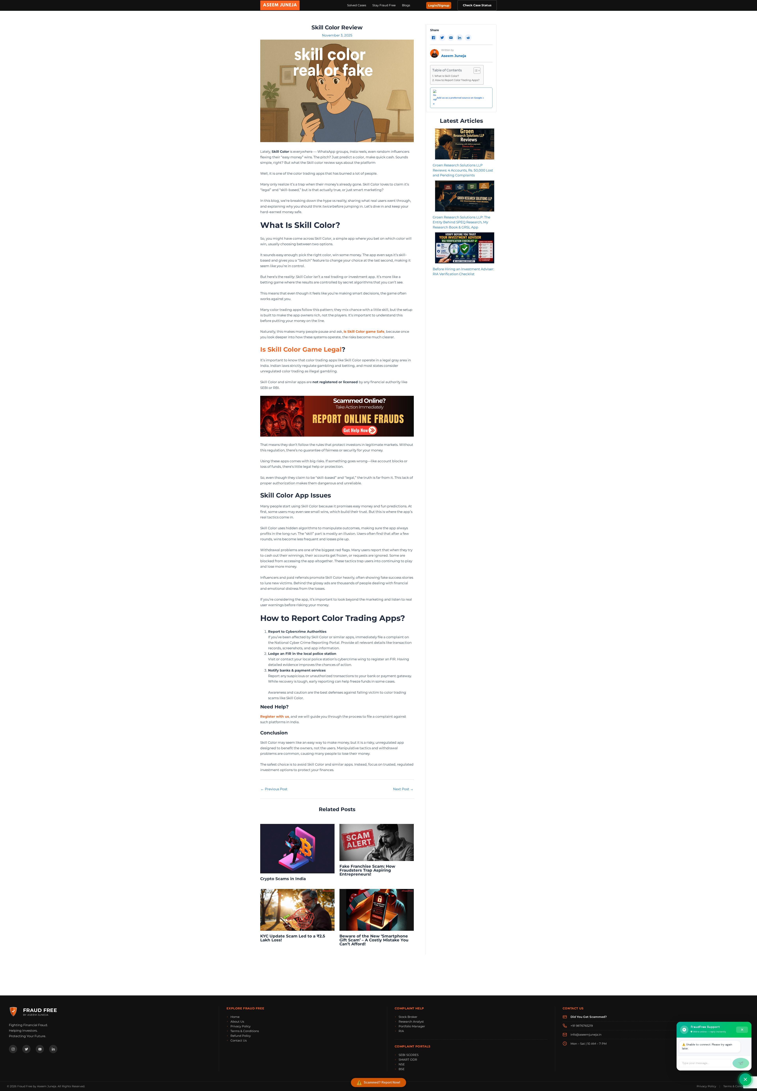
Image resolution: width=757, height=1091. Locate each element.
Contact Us (238, 1040)
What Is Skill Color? (446, 76)
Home (235, 1017)
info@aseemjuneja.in (586, 1034)
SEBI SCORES (409, 1055)
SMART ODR (408, 1059)
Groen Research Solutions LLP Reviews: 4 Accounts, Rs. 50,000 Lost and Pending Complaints (463, 170)
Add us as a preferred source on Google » (460, 97)
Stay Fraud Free (384, 5)
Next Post (403, 789)
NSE (402, 1064)
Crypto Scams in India (283, 878)
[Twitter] (26, 1049)
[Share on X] (442, 37)
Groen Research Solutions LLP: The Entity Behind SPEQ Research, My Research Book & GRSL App (461, 222)
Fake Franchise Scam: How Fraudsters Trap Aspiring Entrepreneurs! (367, 870)
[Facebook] (13, 1049)
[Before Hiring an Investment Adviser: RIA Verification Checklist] (464, 247)
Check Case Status (477, 5)
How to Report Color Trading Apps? (457, 80)
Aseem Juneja (453, 56)
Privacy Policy (240, 1026)
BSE (402, 1069)
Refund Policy (240, 1036)
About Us (237, 1021)
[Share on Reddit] (468, 37)
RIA (401, 1031)
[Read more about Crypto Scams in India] (297, 848)
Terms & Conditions (244, 1031)
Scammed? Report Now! (382, 1082)
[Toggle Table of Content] (475, 70)
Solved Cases (356, 5)
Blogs (406, 5)
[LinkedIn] (53, 1049)
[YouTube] (40, 1049)
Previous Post (274, 789)
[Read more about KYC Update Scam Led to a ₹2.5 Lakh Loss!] (297, 910)
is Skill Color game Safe (364, 332)
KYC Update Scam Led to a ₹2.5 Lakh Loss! (292, 938)
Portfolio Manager (412, 1026)
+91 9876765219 (582, 1026)
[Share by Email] (450, 37)
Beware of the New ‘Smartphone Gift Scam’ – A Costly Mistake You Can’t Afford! (373, 940)
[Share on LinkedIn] (459, 37)
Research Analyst (411, 1021)
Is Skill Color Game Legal (301, 349)
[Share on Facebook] (433, 37)
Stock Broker (408, 1017)
